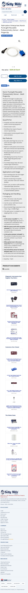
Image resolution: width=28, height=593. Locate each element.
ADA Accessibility (5, 537)
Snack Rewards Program (6, 545)
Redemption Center (5, 550)
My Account (14, 15)
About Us (3, 529)
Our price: (5, 70)
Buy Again (3, 515)
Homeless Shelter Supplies (7, 555)
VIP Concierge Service (6, 534)
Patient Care (4, 567)
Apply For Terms (4, 522)
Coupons (3, 552)
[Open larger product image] (13, 51)
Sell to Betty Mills (5, 535)
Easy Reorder (4, 517)
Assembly (6, 269)
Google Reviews (7, 539)
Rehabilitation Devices (6, 565)
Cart (23, 15)
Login (2, 510)
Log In (5, 15)
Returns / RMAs (4, 521)
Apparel (2, 572)
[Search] (25, 11)
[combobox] (4, 76)
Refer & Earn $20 (5, 549)
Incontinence (4, 568)
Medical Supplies (5, 563)
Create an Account (5, 512)
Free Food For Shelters (6, 554)
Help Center (3, 530)
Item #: (3, 35)
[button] (2, 53)
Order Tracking (4, 519)
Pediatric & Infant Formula (7, 570)
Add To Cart (18, 76)
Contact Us (3, 532)
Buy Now (17, 80)
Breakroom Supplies (6, 574)
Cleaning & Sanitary (5, 562)
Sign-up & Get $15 (5, 547)
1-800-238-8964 (8, 504)
